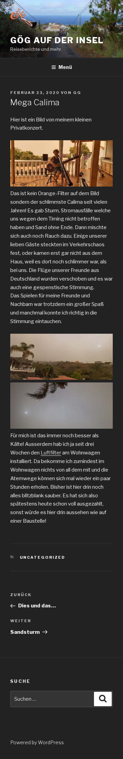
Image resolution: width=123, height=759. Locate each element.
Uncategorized (43, 557)
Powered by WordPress (37, 742)
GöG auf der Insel (57, 40)
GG (77, 92)
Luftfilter (51, 453)
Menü (65, 67)
